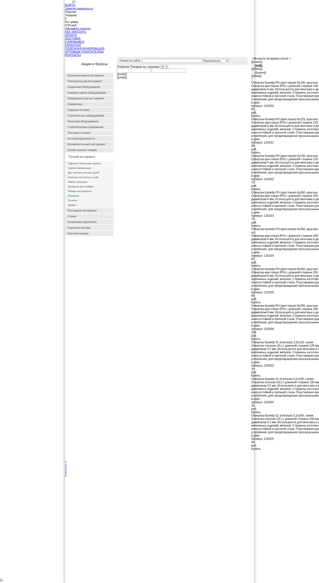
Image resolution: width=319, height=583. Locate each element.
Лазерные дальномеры (81, 186)
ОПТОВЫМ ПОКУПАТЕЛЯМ (84, 51)
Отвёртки (73, 195)
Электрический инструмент (84, 81)
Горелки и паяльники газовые (84, 163)
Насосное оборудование (83, 121)
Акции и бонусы (94, 64)
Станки (71, 216)
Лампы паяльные (77, 182)
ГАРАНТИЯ (73, 45)
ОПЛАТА (71, 35)
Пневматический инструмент (85, 98)
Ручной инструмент (82, 156)
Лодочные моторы (79, 227)
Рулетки (72, 200)
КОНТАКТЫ (73, 55)
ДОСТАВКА (73, 38)
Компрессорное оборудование (86, 92)
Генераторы (74, 104)
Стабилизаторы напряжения (85, 127)
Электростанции (77, 233)
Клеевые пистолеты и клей (83, 177)
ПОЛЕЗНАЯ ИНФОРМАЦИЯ (84, 48)
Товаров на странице (145, 66)
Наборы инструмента (79, 191)
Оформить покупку (78, 28)
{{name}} (260, 72)
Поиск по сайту (130, 60)
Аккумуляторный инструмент (85, 75)
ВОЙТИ (70, 5)
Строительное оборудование (85, 115)
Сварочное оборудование (83, 86)
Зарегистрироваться (79, 8)
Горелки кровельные (79, 168)
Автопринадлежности (81, 138)
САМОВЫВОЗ (74, 41)
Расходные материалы (82, 210)
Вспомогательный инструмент (86, 144)
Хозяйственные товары (82, 150)
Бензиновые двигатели (82, 221)
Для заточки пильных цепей (83, 172)
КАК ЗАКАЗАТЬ (75, 31)
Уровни (72, 205)
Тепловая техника (78, 132)
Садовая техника (78, 109)
